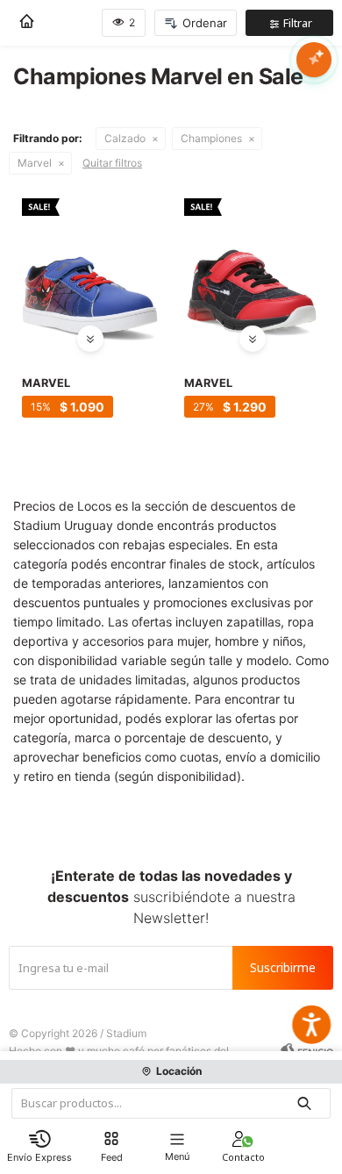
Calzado (125, 138)
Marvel (35, 162)
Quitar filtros (112, 162)
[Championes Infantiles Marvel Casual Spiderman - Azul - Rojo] (90, 266)
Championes (211, 138)
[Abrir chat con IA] (313, 59)
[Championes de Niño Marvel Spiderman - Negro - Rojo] (252, 266)
